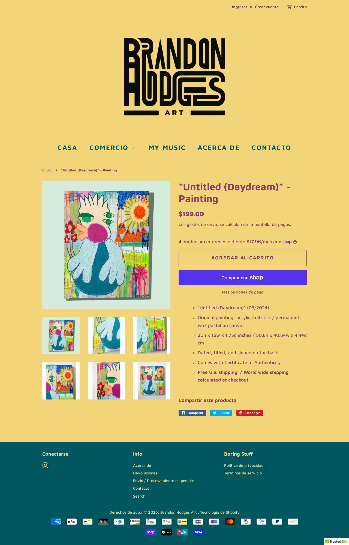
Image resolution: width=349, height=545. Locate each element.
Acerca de (219, 147)
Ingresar (239, 6)
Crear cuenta (267, 6)
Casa (67, 147)
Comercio (110, 147)
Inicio (47, 170)
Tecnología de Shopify (220, 512)
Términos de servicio (243, 473)
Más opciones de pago (243, 292)
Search (139, 496)
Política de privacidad (243, 465)
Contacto (271, 147)
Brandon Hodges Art (179, 512)
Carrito (300, 6)
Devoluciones (145, 473)
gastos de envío (202, 224)
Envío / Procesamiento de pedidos (164, 480)
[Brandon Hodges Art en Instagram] (45, 466)
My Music (167, 147)
